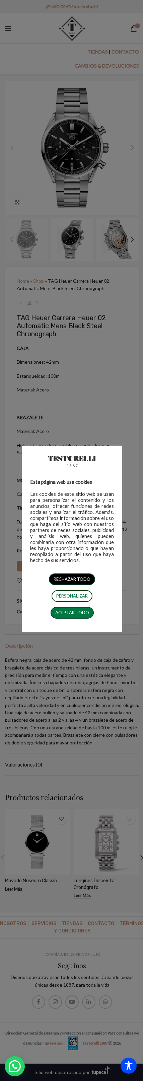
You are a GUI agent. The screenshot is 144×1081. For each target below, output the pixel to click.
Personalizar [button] (72, 596)
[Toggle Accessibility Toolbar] (128, 1065)
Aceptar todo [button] (72, 612)
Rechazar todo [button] (72, 579)
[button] (15, 1066)
